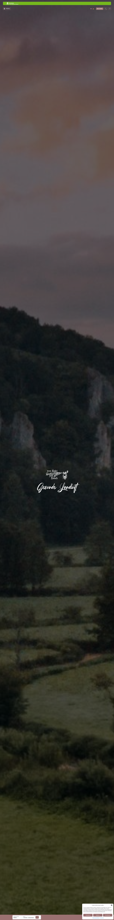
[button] (111, 905)
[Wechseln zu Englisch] (91, 8)
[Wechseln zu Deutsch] (93, 8)
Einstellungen (107, 915)
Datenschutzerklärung (96, 917)
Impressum (102, 917)
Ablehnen (98, 915)
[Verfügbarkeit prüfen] (37, 917)
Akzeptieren (88, 915)
